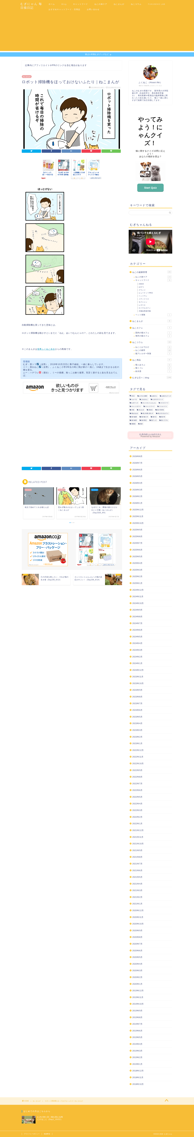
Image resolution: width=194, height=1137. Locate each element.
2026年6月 (137, 470)
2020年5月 (137, 957)
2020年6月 (137, 950)
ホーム (52, 4)
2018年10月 (138, 1084)
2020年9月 (137, 930)
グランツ (142, 290)
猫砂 (141, 424)
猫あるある (134, 413)
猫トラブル (164, 420)
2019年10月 (138, 1004)
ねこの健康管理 (151, 272)
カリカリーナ (164, 403)
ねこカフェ (151, 328)
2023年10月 (138, 683)
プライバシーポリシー (32, 1134)
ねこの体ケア (100, 4)
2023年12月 (138, 670)
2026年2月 (137, 496)
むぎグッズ (134, 403)
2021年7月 (137, 864)
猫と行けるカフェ (163, 413)
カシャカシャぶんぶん (149, 403)
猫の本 (163, 417)
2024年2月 (137, 657)
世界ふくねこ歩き (46, 349)
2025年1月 (137, 583)
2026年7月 (137, 463)
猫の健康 (134, 417)
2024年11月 (137, 596)
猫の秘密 (134, 420)
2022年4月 (137, 803)
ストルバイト (163, 406)
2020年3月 (137, 970)
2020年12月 (138, 910)
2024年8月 (137, 616)
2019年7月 (137, 1024)
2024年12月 (138, 590)
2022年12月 (138, 750)
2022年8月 (137, 777)
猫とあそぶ (152, 365)
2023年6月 (137, 710)
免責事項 (47, 1134)
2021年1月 (137, 904)
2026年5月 (137, 476)
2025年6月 (137, 550)
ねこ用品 (151, 360)
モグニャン (143, 302)
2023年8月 (137, 697)
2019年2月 (137, 1057)
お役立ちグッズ (166, 396)
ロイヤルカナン (145, 308)
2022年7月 (137, 783)
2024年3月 (137, 650)
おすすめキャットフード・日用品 (64, 9)
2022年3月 (137, 810)
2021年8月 (137, 857)
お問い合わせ (93, 9)
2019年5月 (137, 1037)
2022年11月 (137, 757)
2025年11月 (137, 516)
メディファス (144, 299)
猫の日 (155, 417)
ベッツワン (143, 296)
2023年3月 (137, 730)
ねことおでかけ (152, 347)
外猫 (132, 410)
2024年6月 (137, 630)
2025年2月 (137, 576)
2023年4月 (137, 723)
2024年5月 (137, 636)
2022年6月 (137, 790)
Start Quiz (150, 187)
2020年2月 (137, 977)
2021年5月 (137, 877)
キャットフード (80, 4)
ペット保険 (152, 315)
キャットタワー (136, 406)
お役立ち (154, 396)
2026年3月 (137, 490)
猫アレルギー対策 (152, 354)
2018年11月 (137, 1077)
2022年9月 (137, 770)
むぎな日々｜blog (151, 377)
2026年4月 (137, 483)
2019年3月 (137, 1051)
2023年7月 (137, 703)
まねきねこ (144, 399)
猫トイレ (152, 368)
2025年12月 (138, 510)
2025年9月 (137, 530)
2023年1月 (137, 743)
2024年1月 (137, 663)
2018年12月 (138, 1071)
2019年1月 (137, 1064)
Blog (64, 4)
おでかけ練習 (143, 396)
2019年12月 (138, 990)
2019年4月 (137, 1044)
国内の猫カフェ (152, 333)
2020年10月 (138, 924)
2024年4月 (137, 643)
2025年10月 (138, 523)
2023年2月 (137, 737)
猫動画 (133, 424)
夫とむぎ (141, 410)
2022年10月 (138, 763)
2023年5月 (137, 717)
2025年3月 (137, 570)
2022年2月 (137, 817)
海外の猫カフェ (152, 336)
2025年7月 (137, 543)
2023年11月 (137, 676)
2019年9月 (137, 1010)
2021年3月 (137, 890)
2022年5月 (137, 797)
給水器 (152, 371)
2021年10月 (138, 843)
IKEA (133, 396)
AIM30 (141, 284)
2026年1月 (137, 503)
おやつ (141, 287)
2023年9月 (137, 690)
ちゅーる (134, 399)
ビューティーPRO (146, 293)
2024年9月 (137, 610)
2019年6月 (137, 1031)
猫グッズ (154, 420)
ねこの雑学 (153, 350)
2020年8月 (137, 937)
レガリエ (142, 305)
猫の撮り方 (144, 417)
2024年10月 (138, 603)
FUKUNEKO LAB (156, 4)
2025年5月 (137, 556)
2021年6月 (137, 870)
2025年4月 (137, 563)
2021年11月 (137, 837)
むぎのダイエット (158, 399)
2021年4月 (137, 884)
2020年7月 (137, 944)
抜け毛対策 (160, 410)
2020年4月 (137, 964)
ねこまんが (119, 4)
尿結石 (151, 410)
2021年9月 (137, 850)
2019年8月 (137, 1017)
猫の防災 (144, 420)
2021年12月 (138, 830)
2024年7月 (137, 623)
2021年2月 (137, 897)
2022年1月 (137, 823)
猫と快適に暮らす (148, 413)
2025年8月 (137, 536)
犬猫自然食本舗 (145, 311)
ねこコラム (136, 4)
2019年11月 (137, 997)
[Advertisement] (97, 32)
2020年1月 (137, 984)
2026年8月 (137, 456)
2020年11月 (137, 917)
